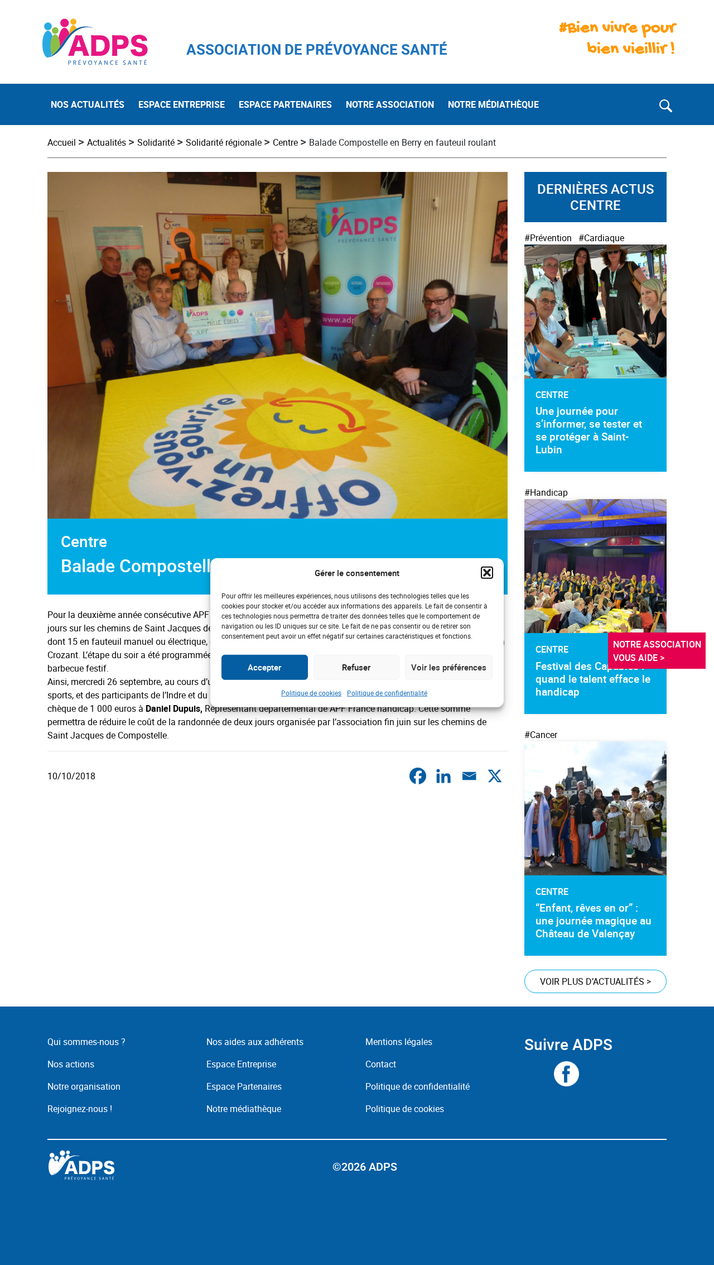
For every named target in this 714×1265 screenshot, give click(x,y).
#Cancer (540, 735)
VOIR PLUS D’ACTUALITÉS (595, 981)
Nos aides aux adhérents (254, 1042)
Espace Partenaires (244, 1086)
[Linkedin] (443, 776)
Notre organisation (83, 1086)
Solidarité (156, 142)
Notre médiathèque (244, 1109)
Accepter (264, 667)
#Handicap (546, 492)
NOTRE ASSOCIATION (390, 104)
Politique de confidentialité (387, 692)
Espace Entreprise (241, 1064)
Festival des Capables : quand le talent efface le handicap (593, 679)
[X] (494, 776)
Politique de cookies (311, 692)
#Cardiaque (601, 238)
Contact (380, 1064)
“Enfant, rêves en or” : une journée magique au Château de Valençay (594, 920)
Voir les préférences (448, 667)
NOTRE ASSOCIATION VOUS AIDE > (658, 651)
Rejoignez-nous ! (79, 1109)
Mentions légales (398, 1042)
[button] (487, 572)
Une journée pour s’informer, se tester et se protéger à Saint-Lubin (589, 430)
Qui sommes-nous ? (86, 1042)
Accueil (61, 142)
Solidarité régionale (224, 142)
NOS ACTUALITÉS (87, 104)
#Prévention (548, 238)
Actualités (106, 142)
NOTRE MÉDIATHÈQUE (493, 104)
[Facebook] (418, 776)
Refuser (356, 667)
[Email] (469, 776)
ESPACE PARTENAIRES (285, 104)
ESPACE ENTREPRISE (181, 104)
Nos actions (70, 1064)
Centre (285, 142)
